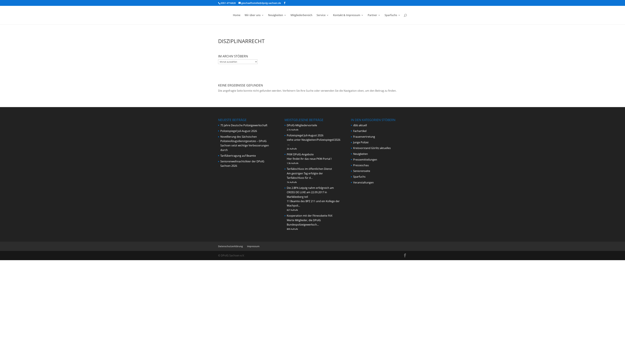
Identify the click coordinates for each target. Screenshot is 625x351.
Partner (372, 15)
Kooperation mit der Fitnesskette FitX (309, 215)
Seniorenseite (361, 171)
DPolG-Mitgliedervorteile (302, 125)
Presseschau (361, 165)
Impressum (253, 246)
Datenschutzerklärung (230, 246)
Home (236, 15)
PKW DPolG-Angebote (300, 154)
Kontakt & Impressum (346, 15)
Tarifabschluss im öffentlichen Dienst (309, 169)
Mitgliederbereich (301, 15)
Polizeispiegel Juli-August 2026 (238, 131)
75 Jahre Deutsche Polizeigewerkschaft (243, 125)
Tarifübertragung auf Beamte (238, 155)
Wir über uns (253, 15)
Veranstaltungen (363, 182)
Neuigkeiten (275, 15)
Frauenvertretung (364, 136)
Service (321, 15)
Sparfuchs (391, 15)
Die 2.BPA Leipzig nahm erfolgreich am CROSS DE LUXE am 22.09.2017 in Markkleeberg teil (310, 192)
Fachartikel (360, 131)
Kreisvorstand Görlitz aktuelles (372, 148)
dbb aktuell (360, 125)
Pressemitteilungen (365, 159)
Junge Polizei (360, 142)
